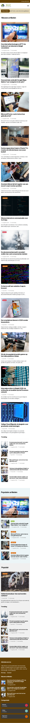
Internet (4, 24)
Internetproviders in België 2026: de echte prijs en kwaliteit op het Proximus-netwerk (15, 390)
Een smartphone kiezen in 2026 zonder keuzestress (14, 321)
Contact (9, 672)
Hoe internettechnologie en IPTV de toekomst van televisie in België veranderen (13, 46)
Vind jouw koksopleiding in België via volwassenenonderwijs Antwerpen (19, 469)
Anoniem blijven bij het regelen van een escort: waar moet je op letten (14, 185)
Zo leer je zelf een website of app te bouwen (13, 287)
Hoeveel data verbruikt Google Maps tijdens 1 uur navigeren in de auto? (13, 81)
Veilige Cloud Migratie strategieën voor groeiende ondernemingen (14, 425)
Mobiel (4, 60)
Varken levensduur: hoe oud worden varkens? (13, 595)
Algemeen (5, 94)
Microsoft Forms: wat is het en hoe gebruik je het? (13, 115)
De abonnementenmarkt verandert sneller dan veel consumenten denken (14, 253)
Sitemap (3, 672)
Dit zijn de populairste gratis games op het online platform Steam (14, 355)
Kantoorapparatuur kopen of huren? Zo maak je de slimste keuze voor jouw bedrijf (14, 150)
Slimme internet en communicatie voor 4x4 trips (14, 219)
